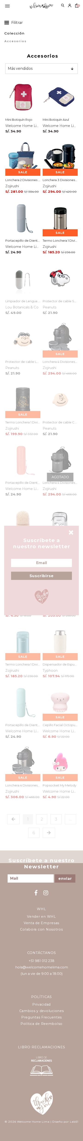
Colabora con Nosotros (41, 929)
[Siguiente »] (49, 833)
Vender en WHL (41, 916)
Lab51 (74, 1121)
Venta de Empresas (41, 923)
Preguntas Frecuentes (41, 1017)
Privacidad (41, 1004)
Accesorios (15, 41)
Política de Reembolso (41, 1024)
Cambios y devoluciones (41, 1011)
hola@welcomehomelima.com (41, 967)
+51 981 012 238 (41, 961)
